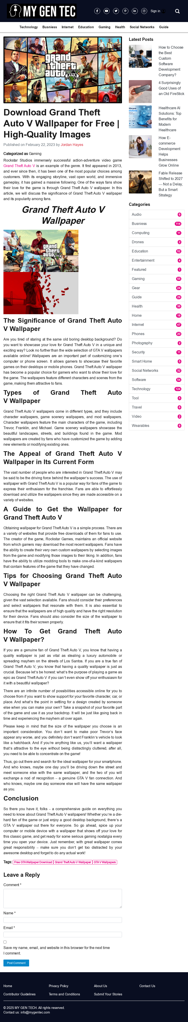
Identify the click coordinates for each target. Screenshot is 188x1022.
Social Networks (142, 27)
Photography (156, 343)
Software (156, 380)
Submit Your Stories (108, 994)
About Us (100, 986)
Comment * (12, 885)
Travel (156, 407)
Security (156, 352)
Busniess (49, 27)
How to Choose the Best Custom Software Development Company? (171, 61)
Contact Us (147, 986)
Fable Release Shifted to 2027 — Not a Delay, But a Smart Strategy (171, 184)
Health (120, 27)
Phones (156, 334)
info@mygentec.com (35, 1012)
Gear (156, 288)
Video (156, 416)
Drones (156, 242)
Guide (164, 27)
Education (86, 27)
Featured (156, 270)
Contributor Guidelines (19, 994)
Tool (156, 398)
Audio (156, 214)
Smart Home (156, 361)
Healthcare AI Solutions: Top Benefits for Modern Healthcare (170, 119)
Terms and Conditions (64, 994)
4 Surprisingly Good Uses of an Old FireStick (171, 88)
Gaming (105, 27)
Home (156, 315)
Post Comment (16, 963)
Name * (9, 913)
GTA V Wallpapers (105, 862)
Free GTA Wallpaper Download (33, 862)
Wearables (156, 426)
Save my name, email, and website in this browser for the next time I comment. (56, 950)
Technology (28, 27)
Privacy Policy (59, 986)
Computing (156, 233)
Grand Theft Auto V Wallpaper (73, 862)
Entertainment (156, 260)
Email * (9, 928)
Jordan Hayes (72, 145)
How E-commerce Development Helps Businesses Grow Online (169, 151)
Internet (68, 27)
